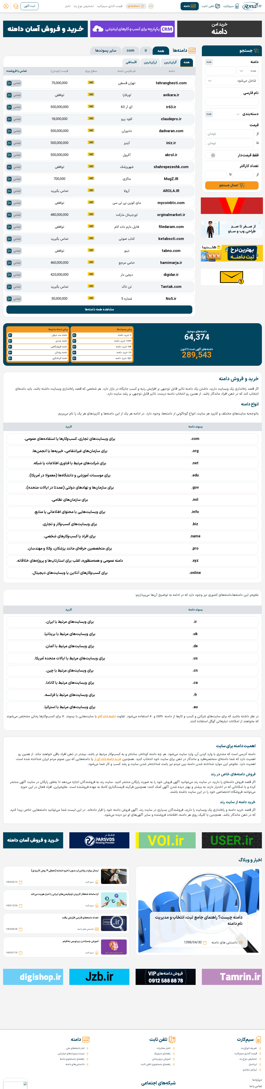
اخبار (67, 6)
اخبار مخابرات (164, 1048)
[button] (136, 6)
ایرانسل (253, 1064)
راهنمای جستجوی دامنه (72, 1059)
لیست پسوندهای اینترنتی (71, 1054)
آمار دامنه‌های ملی (75, 1048)
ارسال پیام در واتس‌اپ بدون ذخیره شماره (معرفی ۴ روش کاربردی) (65, 871)
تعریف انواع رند (249, 1048)
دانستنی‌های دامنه (75, 1064)
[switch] (210, 155)
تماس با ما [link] (255, 1086)
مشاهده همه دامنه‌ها (99, 309)
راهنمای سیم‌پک (162, 1054)
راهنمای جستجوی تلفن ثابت (156, 1064)
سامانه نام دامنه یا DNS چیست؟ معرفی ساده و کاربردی (198, 920)
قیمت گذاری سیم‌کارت (109, 6)
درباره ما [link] (257, 1080)
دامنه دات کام (107, 716)
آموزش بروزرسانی (161, 1059)
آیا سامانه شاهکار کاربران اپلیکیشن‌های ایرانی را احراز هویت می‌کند (65, 894)
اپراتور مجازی (250, 1070)
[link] (15, 6)
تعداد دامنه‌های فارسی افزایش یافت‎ (80, 918)
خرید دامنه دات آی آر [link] (107, 759)
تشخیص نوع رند (83, 6)
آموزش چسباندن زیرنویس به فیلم (81, 941)
